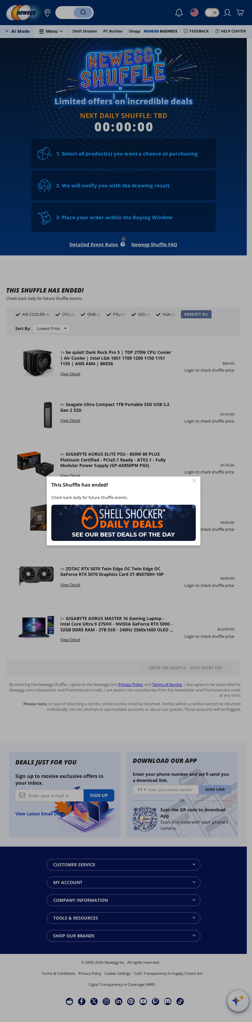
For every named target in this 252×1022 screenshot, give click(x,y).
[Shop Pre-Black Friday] (123, 523)
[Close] (194, 480)
